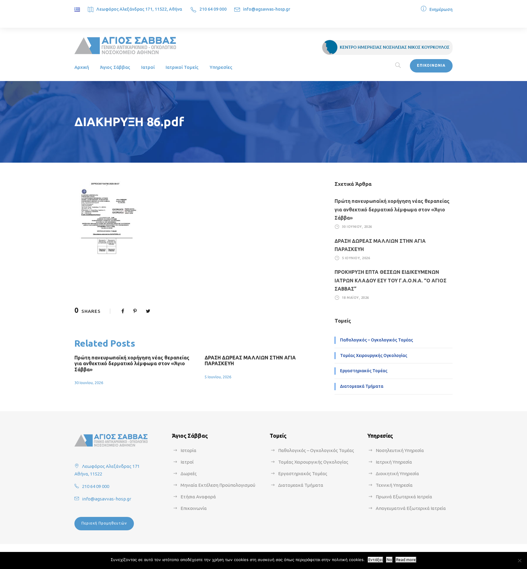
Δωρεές (189, 473)
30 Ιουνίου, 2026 (88, 382)
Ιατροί (148, 67)
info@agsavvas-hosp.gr (266, 9)
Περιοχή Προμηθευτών (104, 523)
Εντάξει (375, 559)
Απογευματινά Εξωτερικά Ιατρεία (411, 508)
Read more (406, 559)
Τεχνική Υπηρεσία (394, 485)
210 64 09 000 (213, 9)
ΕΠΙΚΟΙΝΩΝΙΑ (431, 65)
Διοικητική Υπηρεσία (397, 473)
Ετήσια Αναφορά (198, 496)
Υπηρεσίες (221, 67)
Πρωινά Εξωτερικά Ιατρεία (404, 496)
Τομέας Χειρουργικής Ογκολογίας (373, 355)
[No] (519, 560)
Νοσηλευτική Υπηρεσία (400, 450)
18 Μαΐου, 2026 (355, 297)
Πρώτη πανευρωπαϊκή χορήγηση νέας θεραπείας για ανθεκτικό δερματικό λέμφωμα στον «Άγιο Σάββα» (131, 363)
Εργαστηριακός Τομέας (363, 370)
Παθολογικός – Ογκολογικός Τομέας (376, 340)
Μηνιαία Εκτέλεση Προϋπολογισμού (218, 485)
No (389, 559)
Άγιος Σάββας (115, 67)
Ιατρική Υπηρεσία (394, 462)
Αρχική (81, 67)
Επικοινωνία (194, 508)
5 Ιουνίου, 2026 (218, 377)
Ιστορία (188, 450)
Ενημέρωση (441, 9)
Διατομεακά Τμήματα (361, 386)
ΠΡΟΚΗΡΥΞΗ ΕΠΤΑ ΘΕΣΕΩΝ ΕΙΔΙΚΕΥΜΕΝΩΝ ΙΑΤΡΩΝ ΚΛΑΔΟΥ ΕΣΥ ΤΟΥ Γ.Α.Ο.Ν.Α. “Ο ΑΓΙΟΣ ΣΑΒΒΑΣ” (390, 280)
